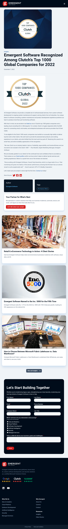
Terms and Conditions (38, 526)
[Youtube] (8, 488)
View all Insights (32, 371)
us (41, 171)
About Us (38, 502)
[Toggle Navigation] (64, 3)
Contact (38, 507)
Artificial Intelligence (8, 510)
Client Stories (40, 517)
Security (4, 513)
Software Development (9, 507)
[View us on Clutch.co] (17, 480)
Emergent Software (12, 186)
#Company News (43, 189)
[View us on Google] (6, 480)
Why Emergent (40, 499)
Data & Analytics (7, 502)
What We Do (5, 499)
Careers (38, 504)
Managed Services (7, 516)
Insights (6, 51)
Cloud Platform (6, 504)
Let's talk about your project (15, 207)
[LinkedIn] (3, 488)
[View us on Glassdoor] (28, 480)
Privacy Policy (28, 526)
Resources (39, 511)
